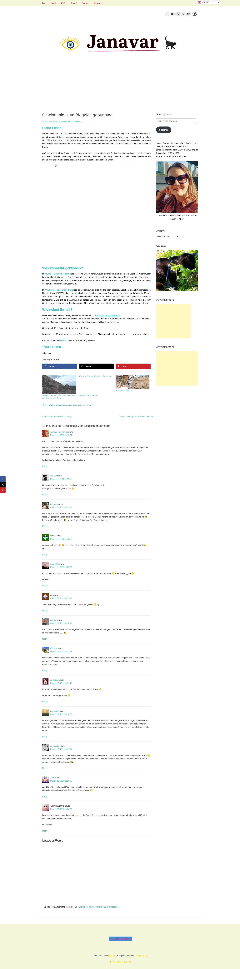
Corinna (53, 648)
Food (53, 3)
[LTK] (194, 16)
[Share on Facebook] (3, 479)
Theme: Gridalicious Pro (120, 962)
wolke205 (54, 564)
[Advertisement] (120, 86)
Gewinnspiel (77, 405)
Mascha (54, 504)
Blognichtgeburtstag (64, 405)
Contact (97, 3)
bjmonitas (54, 711)
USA (63, 3)
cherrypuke (55, 746)
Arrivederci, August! (124, 390)
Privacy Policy (141, 955)
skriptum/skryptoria (59, 432)
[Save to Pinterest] (3, 490)
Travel (74, 3)
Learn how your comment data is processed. (99, 907)
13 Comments (76, 122)
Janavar (63, 122)
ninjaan (53, 476)
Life (43, 3)
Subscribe (163, 130)
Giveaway (88, 405)
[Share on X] (3, 484)
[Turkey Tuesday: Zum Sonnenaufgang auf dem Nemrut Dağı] (59, 384)
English (205, 2)
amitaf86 (54, 680)
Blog (53, 405)
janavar (111, 955)
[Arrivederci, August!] (132, 382)
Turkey (85, 3)
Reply (45, 466)
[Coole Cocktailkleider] (96, 384)
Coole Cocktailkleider (88, 395)
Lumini (53, 620)
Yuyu (52, 777)
